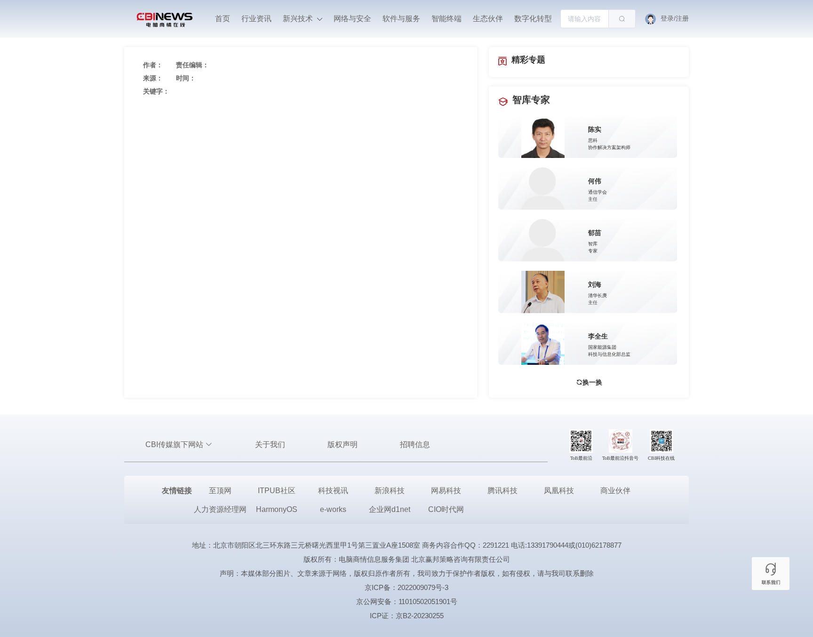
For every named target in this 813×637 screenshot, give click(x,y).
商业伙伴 (615, 491)
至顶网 (220, 491)
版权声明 (342, 444)
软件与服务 (401, 19)
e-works (333, 509)
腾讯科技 (502, 491)
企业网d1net (389, 509)
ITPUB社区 (276, 491)
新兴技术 (299, 19)
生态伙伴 (488, 19)
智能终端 (446, 19)
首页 (222, 19)
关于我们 (270, 444)
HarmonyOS (276, 509)
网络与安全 (352, 19)
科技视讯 (333, 491)
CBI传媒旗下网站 (175, 444)
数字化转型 (533, 19)
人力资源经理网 (220, 509)
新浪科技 (390, 491)
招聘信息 (415, 444)
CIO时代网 (446, 509)
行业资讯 (256, 19)
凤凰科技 (559, 491)
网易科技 (446, 491)
